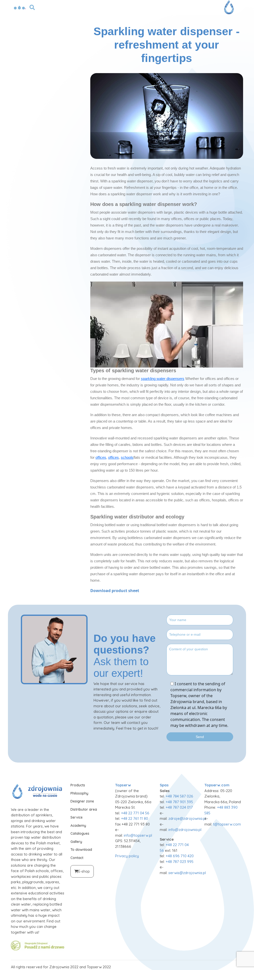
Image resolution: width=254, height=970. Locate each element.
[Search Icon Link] (32, 7)
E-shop (84, 871)
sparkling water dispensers (162, 378)
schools (127, 457)
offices (100, 457)
